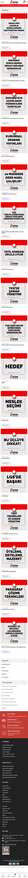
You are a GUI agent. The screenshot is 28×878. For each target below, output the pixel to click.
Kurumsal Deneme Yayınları (8, 156)
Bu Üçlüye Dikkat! (6, 458)
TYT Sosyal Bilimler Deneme (7, 692)
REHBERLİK (4, 674)
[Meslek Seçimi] (14, 404)
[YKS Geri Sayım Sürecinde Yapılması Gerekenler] (14, 328)
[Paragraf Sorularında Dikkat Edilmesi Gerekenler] (14, 64)
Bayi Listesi (5, 822)
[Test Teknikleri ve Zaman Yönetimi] (14, 517)
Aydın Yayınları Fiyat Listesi (9, 819)
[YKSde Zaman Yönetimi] (14, 291)
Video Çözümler (6, 808)
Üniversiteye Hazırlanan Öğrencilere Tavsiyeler (13, 118)
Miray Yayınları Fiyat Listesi (9, 817)
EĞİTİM (3, 667)
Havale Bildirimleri (7, 788)
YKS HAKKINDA (4, 677)
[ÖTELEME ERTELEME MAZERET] (14, 555)
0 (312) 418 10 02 (10, 844)
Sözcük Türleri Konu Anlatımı (7, 689)
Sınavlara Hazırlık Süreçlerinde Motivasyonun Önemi (14, 42)
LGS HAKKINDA (4, 670)
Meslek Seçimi (5, 420)
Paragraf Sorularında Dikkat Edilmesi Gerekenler (13, 80)
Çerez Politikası (6, 752)
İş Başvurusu (6, 797)
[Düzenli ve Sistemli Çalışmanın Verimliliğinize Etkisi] (14, 630)
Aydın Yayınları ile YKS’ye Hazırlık (8, 698)
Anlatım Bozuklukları (5, 695)
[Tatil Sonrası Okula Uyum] (14, 253)
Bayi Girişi (5, 824)
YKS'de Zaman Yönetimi (7, 307)
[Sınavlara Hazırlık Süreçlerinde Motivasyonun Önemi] (14, 26)
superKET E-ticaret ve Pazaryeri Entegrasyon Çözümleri (14, 867)
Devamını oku (5, 47)
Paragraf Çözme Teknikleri (8, 609)
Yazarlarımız (5, 792)
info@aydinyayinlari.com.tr (9, 838)
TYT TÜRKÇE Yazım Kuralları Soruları (8, 701)
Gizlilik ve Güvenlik (7, 747)
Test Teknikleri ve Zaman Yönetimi (10, 533)
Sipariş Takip (5, 786)
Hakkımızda (5, 790)
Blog (4, 794)
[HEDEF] (14, 366)
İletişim (4, 815)
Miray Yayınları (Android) (8, 766)
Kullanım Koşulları (7, 749)
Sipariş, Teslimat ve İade (8, 754)
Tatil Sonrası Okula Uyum (7, 269)
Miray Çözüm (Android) (8, 768)
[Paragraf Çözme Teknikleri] (14, 593)
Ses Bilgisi (3, 708)
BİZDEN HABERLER (5, 664)
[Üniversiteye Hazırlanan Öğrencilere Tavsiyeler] (14, 102)
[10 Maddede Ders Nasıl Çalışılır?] (14, 177)
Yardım (4, 826)
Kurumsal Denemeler (7, 813)
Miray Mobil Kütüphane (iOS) (9, 777)
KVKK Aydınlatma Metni (8, 745)
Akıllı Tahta (5, 810)
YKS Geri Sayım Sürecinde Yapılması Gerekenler (13, 345)
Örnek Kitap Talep (7, 801)
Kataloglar (5, 806)
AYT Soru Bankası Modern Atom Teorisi (9, 705)
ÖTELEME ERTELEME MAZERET (9, 571)
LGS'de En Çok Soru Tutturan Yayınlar (9, 686)
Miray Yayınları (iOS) (7, 770)
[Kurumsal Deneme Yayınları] (14, 140)
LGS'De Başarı (5, 496)
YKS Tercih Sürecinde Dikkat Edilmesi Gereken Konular (13, 232)
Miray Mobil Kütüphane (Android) (10, 775)
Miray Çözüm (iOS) (7, 773)
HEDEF (3, 382)
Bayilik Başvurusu (7, 799)
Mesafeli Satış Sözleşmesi (9, 756)
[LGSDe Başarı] (14, 479)
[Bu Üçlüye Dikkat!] (14, 442)
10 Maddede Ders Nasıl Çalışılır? (9, 194)
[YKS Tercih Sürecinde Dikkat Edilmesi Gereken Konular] (14, 215)
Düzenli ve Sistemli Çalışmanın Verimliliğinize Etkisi (14, 647)
